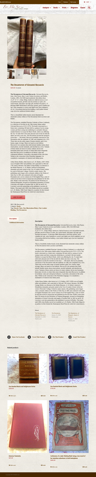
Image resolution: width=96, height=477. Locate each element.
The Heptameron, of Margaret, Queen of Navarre (73, 315)
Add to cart (17, 197)
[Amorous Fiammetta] (27, 426)
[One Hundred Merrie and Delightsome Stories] (27, 368)
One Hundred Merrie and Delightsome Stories (22, 386)
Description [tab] (13, 218)
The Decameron (21, 210)
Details (44, 395)
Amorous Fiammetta (15, 456)
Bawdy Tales (18, 208)
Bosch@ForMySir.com (5, 2)
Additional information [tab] (16, 222)
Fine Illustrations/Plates (30, 208)
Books (19, 206)
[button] (89, 7)
